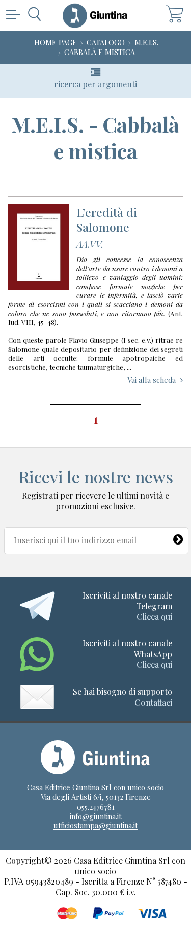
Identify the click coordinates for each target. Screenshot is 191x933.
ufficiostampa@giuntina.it (95, 825)
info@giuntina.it (95, 816)
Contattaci (153, 702)
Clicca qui (154, 616)
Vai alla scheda (151, 380)
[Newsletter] (178, 537)
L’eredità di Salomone (106, 219)
